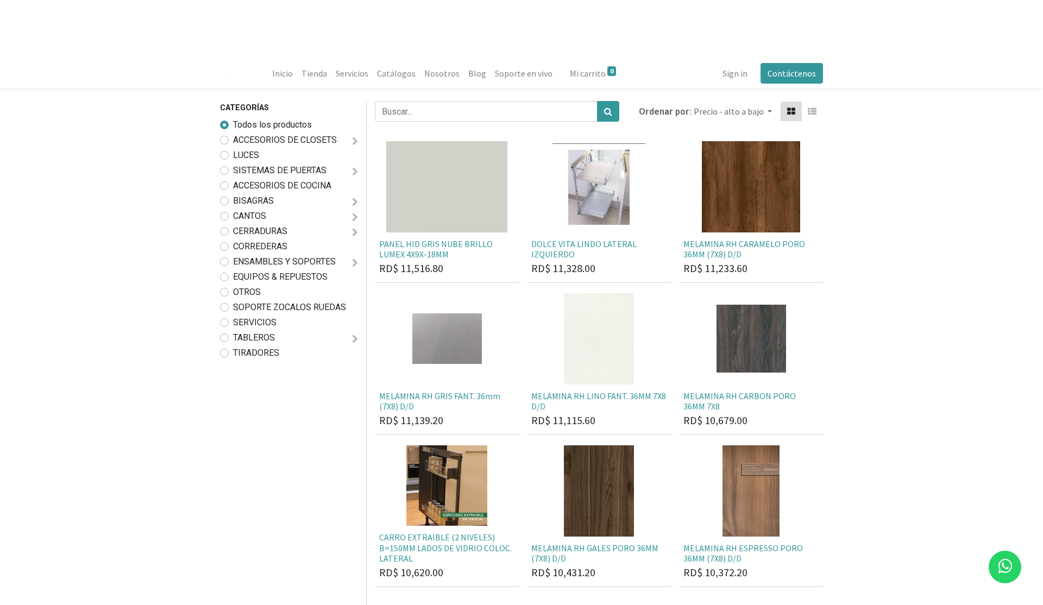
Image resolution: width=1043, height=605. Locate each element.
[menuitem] (282, 73)
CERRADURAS (260, 231)
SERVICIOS (255, 322)
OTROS (247, 292)
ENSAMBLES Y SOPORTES (284, 261)
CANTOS (249, 216)
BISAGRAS (253, 201)
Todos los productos (272, 124)
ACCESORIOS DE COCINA (282, 185)
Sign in (734, 73)
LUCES (246, 155)
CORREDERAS (260, 246)
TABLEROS (254, 337)
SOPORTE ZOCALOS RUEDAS (289, 307)
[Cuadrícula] (791, 111)
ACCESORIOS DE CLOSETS (285, 140)
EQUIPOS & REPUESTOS (280, 277)
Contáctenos (792, 73)
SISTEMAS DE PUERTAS (279, 170)
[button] (733, 111)
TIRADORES (256, 353)
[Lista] (812, 111)
